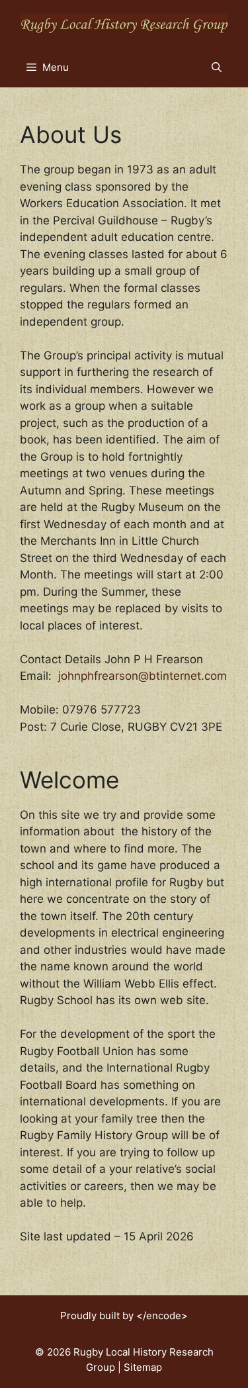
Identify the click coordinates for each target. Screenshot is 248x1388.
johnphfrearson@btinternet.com (142, 675)
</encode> (162, 1315)
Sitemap (143, 1367)
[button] (216, 67)
